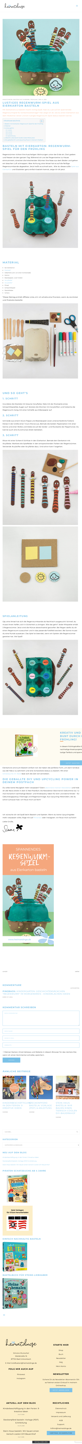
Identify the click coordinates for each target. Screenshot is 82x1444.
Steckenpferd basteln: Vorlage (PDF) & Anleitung (40, 1105)
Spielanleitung (12, 136)
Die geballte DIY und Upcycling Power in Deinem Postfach (24, 140)
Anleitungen (8, 99)
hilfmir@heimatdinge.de (61, 1428)
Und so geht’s (9, 128)
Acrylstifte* (8, 283)
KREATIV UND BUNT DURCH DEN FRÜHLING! (20, 138)
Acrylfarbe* (8, 280)
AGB (61, 1420)
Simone (5, 1112)
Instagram (21, 1378)
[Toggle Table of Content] (40, 121)
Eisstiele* (8, 270)
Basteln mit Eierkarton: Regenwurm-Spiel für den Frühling (24, 124)
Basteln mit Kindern (21, 99)
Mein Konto (61, 1366)
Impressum (61, 1412)
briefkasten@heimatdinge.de (24, 1363)
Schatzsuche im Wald (12, 774)
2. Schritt (10, 132)
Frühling (34, 99)
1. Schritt (9, 130)
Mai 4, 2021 (43, 99)
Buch (61, 1354)
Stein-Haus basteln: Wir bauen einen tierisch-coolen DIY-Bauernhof (66, 1108)
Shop (61, 1350)
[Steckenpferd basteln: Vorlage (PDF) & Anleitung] (41, 1087)
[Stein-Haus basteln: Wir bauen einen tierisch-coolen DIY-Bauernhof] (67, 1087)
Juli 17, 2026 (21, 1414)
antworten (74, 988)
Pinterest (38, 818)
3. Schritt (10, 134)
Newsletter (61, 1358)
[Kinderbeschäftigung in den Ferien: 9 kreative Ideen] (14, 1087)
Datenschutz (60, 1408)
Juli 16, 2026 (21, 1425)
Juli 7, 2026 (21, 1437)
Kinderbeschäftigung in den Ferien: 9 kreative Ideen (17, 1105)
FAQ (61, 1362)
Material (7, 126)
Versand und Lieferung (61, 1416)
